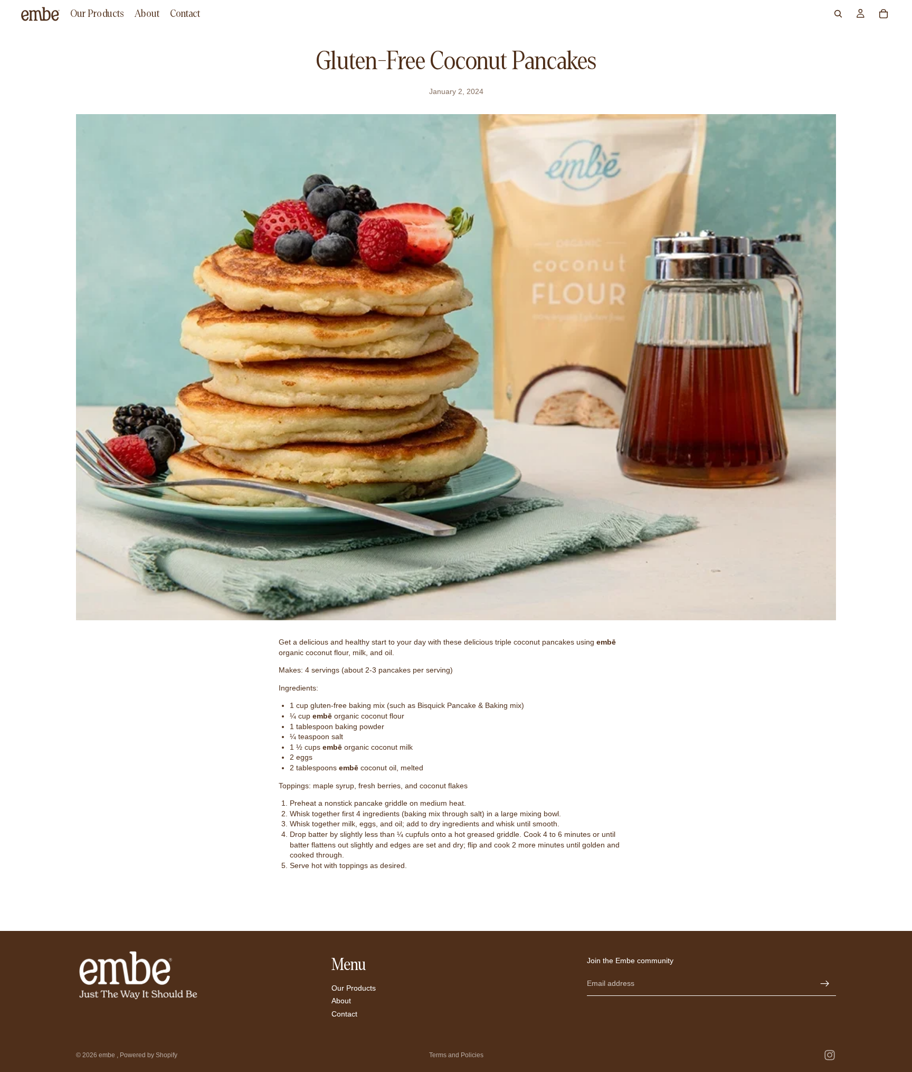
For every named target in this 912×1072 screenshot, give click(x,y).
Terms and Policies (456, 1055)
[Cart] (883, 13)
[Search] (838, 13)
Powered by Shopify (148, 1055)
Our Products (353, 988)
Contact (344, 1014)
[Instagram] (829, 1055)
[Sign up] (825, 984)
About (341, 1000)
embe (108, 1055)
